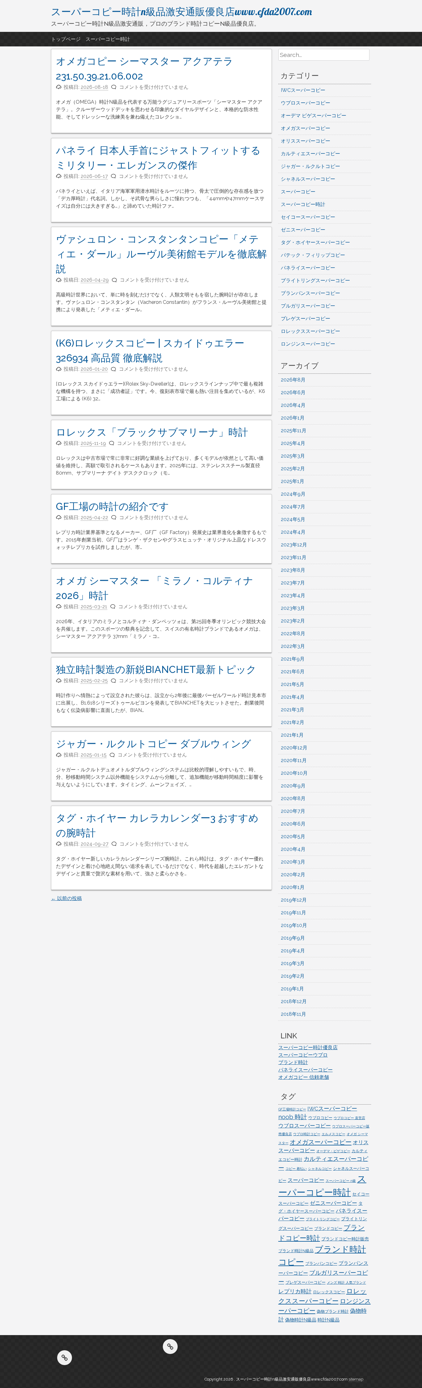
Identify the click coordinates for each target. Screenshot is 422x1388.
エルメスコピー (333, 1134)
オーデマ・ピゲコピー (333, 1151)
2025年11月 (293, 430)
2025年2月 (293, 469)
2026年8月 (293, 380)
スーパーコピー (298, 192)
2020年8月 (293, 798)
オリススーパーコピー (305, 141)
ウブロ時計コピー (306, 1134)
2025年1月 (292, 481)
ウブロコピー (320, 1117)
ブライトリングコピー (323, 1219)
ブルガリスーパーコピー (308, 306)
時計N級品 (329, 1320)
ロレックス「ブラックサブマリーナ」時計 (152, 432)
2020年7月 (293, 811)
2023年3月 (293, 608)
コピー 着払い (296, 1168)
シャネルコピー (320, 1168)
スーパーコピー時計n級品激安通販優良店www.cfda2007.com (181, 11)
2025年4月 (293, 443)
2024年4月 (293, 532)
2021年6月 (293, 672)
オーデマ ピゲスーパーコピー (313, 116)
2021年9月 (293, 659)
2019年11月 (293, 913)
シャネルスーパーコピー (308, 179)
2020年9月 (293, 786)
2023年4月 (293, 595)
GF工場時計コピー (292, 1109)
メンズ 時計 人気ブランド (346, 1282)
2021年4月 (293, 697)
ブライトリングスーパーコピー (315, 280)
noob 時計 (292, 1117)
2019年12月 (294, 900)
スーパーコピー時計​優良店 (308, 1047)
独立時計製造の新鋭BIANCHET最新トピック (156, 669)
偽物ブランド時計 (333, 1311)
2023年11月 (293, 557)
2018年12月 (294, 1001)
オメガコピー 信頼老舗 (303, 1077)
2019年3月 (293, 963)
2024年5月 (293, 519)
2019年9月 (293, 938)
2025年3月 (293, 456)
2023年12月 (294, 545)
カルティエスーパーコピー (310, 154)
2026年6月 (293, 392)
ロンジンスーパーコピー (308, 344)
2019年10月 (294, 925)
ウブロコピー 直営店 (349, 1118)
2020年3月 (293, 862)
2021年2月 (292, 722)
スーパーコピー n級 (341, 1181)
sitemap (355, 1379)
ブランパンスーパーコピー (310, 293)
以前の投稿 (66, 898)
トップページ (66, 39)
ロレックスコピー (329, 1292)
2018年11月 (293, 1014)
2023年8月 (293, 570)
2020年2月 (293, 874)
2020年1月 (293, 887)
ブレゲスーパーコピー (305, 318)
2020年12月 (294, 748)
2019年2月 (293, 976)
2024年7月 (293, 507)
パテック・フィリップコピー (313, 255)
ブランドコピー (328, 1228)
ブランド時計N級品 (296, 1250)
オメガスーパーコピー (305, 128)
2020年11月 (294, 760)
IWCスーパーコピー (303, 90)
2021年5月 (292, 684)
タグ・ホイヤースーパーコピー (315, 242)
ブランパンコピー (321, 1263)
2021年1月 (292, 735)
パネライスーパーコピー (308, 268)
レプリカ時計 (295, 1291)
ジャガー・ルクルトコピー (310, 166)
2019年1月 (292, 989)
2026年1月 (293, 418)
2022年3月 (293, 646)
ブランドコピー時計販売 (345, 1238)
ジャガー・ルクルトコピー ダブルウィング (153, 743)
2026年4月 (293, 405)
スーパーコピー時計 (108, 39)
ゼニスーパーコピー (303, 230)
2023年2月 (293, 621)
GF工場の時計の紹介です (112, 506)
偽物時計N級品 (300, 1320)
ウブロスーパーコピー (305, 103)
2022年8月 (293, 633)
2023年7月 (293, 583)
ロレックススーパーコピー (310, 331)
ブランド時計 (293, 1062)
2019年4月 (293, 951)
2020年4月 (293, 849)
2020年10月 (294, 773)
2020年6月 (293, 824)
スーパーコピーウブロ (303, 1055)
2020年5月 (293, 836)
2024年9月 (293, 494)
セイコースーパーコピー (308, 217)
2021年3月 (292, 710)
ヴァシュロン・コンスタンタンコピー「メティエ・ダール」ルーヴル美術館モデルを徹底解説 (161, 253)
